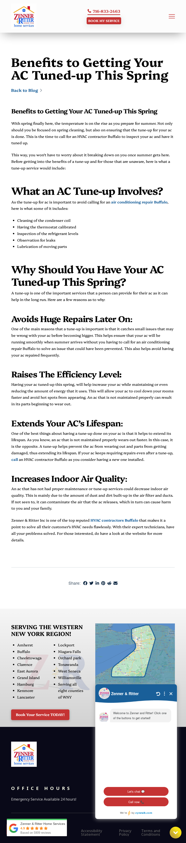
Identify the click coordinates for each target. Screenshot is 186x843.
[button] (172, 16)
